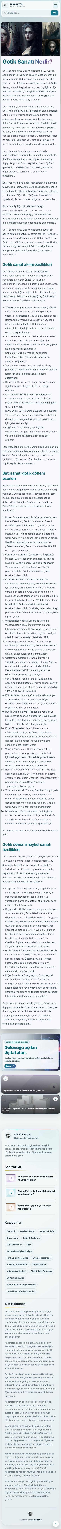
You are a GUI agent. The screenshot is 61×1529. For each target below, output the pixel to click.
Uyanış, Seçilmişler (42, 1258)
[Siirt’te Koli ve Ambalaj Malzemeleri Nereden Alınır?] (11, 1193)
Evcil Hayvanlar (14, 1244)
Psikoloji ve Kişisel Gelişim (19, 1251)
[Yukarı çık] (56, 1524)
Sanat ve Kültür (46, 1231)
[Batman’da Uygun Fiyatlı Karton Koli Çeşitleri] (11, 1207)
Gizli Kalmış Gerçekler (41, 1271)
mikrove (38, 1519)
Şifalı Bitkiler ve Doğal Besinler (21, 1284)
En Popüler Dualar (15, 1278)
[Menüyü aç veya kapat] (55, 5)
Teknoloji (11, 1231)
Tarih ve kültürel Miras (17, 1258)
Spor (28, 1244)
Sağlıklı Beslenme (31, 1238)
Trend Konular (39, 1264)
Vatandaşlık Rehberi (16, 1271)
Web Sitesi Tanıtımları (17, 1264)
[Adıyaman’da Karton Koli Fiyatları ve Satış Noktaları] (11, 1178)
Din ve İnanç (12, 1238)
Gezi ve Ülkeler (27, 1231)
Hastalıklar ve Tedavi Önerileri (21, 1291)
